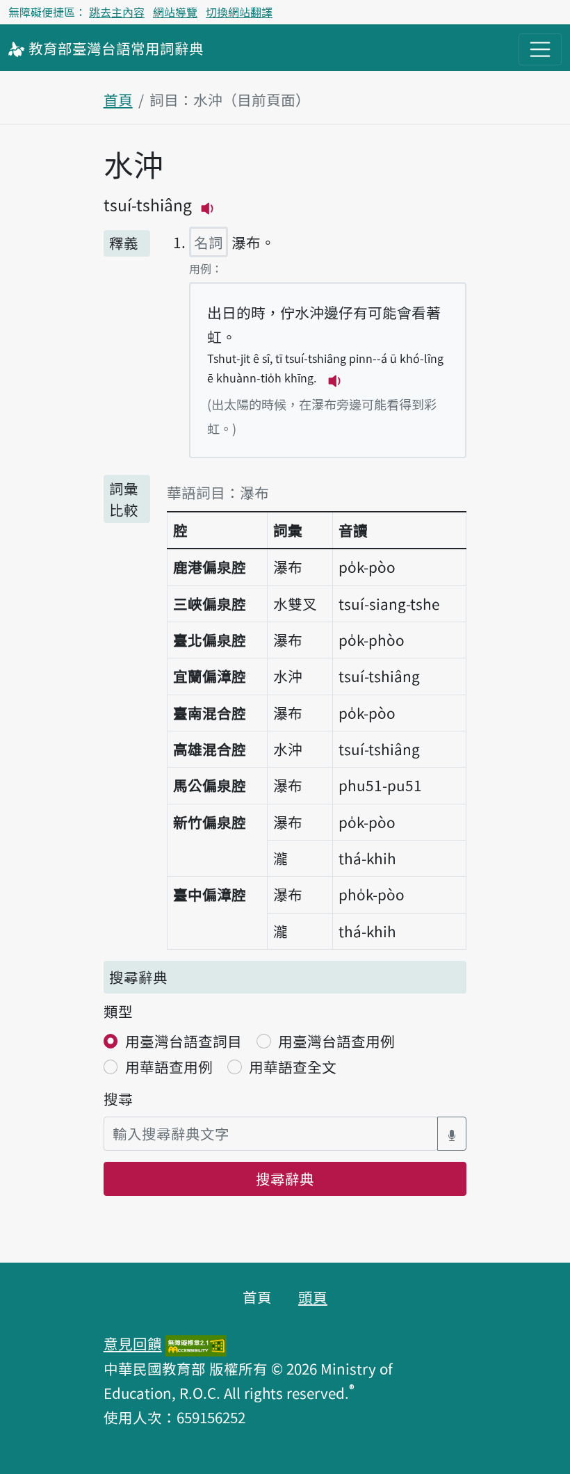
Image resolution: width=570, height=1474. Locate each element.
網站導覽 (175, 11)
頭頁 (312, 1296)
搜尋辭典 (285, 1178)
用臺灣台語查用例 (336, 1040)
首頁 (118, 99)
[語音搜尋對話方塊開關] (451, 1134)
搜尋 (118, 1098)
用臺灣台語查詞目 (183, 1040)
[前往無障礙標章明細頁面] (196, 1343)
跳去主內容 (117, 11)
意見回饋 (133, 1343)
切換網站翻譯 (239, 11)
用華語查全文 (292, 1066)
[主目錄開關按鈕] (540, 49)
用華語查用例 (169, 1066)
